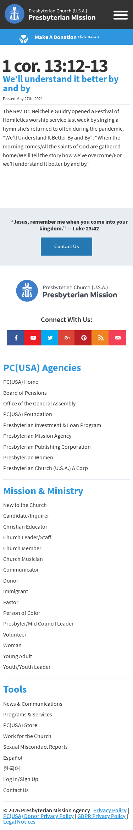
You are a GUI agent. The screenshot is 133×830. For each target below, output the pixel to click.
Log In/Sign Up (20, 778)
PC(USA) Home (20, 381)
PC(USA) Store (20, 724)
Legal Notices (19, 821)
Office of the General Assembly (39, 403)
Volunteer (15, 634)
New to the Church (25, 504)
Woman (12, 645)
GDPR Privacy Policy (101, 815)
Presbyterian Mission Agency (37, 435)
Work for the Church (27, 735)
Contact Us (66, 246)
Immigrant (15, 591)
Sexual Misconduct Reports (35, 746)
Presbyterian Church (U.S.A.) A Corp (45, 467)
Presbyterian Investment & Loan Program (52, 424)
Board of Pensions (25, 392)
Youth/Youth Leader (27, 666)
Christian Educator (25, 526)
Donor (10, 580)
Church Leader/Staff (27, 537)
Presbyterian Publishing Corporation (47, 446)
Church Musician (23, 558)
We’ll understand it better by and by (61, 83)
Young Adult (17, 656)
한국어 (11, 768)
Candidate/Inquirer (26, 515)
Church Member (22, 548)
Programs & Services (27, 714)
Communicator (21, 569)
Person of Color (21, 612)
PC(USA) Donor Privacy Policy (38, 815)
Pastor (10, 602)
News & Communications (32, 703)
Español (12, 757)
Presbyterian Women (28, 457)
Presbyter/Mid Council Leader (38, 623)
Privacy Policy (110, 810)
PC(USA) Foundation (27, 413)
